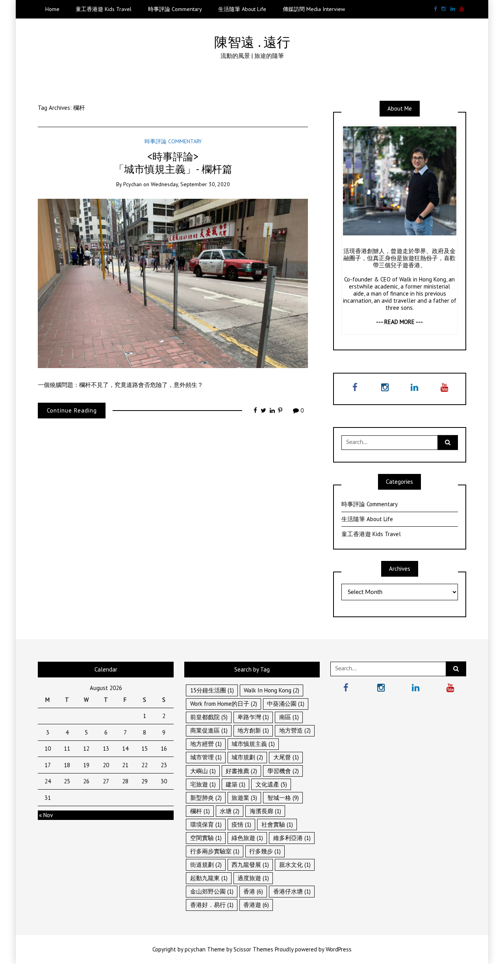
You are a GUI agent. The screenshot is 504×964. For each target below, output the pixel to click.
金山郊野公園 (211, 891)
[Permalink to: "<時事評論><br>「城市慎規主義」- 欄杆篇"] (173, 283)
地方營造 (295, 730)
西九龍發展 (250, 864)
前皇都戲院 (209, 717)
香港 (253, 891)
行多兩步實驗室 (214, 851)
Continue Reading (72, 410)
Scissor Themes (253, 949)
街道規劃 (206, 864)
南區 (289, 717)
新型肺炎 (206, 797)
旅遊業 (244, 797)
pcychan (132, 184)
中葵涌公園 (285, 703)
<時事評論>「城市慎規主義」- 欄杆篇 (173, 163)
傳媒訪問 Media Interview (314, 9)
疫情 (241, 824)
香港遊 (256, 904)
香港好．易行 (211, 904)
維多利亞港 (292, 838)
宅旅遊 (203, 784)
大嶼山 (203, 771)
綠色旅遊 (247, 838)
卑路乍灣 (253, 717)
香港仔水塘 (292, 891)
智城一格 (283, 797)
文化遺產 (271, 784)
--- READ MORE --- (399, 322)
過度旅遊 (253, 878)
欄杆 (200, 811)
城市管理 (206, 757)
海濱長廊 (265, 811)
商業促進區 (209, 730)
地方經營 (206, 744)
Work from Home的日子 (223, 703)
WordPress (339, 949)
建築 (235, 784)
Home (52, 9)
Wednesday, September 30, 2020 (190, 184)
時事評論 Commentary (175, 9)
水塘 (229, 811)
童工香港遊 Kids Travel (104, 9)
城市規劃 (247, 757)
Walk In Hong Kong (271, 690)
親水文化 (295, 864)
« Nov (46, 815)
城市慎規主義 (253, 744)
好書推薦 (241, 771)
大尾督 (286, 757)
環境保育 (206, 824)
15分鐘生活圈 (212, 690)
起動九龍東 (209, 878)
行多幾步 (265, 851)
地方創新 (253, 730)
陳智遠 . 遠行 (252, 41)
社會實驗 (277, 824)
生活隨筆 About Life (242, 9)
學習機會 (283, 771)
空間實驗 (206, 838)
